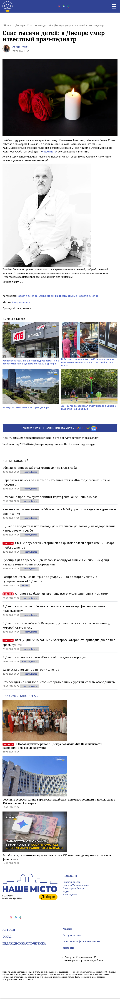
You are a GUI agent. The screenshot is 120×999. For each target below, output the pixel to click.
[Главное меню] (114, 6)
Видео (66, 891)
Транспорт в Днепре (73, 888)
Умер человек (21, 302)
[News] (64, 6)
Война (25, 585)
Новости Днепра (14, 25)
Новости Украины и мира (75, 885)
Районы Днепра (70, 894)
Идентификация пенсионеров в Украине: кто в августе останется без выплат (50, 438)
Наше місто (49, 151)
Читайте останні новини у (56, 428)
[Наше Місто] (7, 6)
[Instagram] (59, 6)
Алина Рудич (20, 47)
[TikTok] (68, 6)
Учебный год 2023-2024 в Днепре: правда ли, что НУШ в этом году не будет (49, 444)
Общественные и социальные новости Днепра (68, 296)
